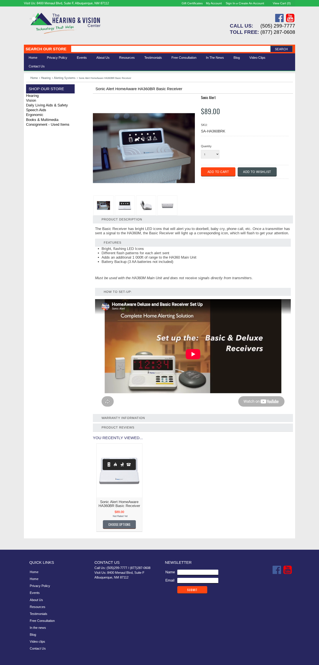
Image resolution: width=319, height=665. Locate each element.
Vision (31, 100)
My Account (214, 3)
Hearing (46, 78)
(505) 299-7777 (277, 26)
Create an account (251, 3)
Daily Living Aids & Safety (47, 105)
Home (33, 57)
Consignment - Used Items (47, 124)
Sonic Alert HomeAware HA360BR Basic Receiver (119, 504)
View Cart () (282, 3)
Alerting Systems (65, 78)
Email (169, 580)
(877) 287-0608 (277, 32)
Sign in (230, 3)
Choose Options (119, 524)
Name (170, 572)
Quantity (206, 146)
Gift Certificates (192, 3)
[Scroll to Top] (289, 541)
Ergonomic (34, 115)
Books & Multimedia (42, 120)
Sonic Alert (208, 97)
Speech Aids (36, 110)
